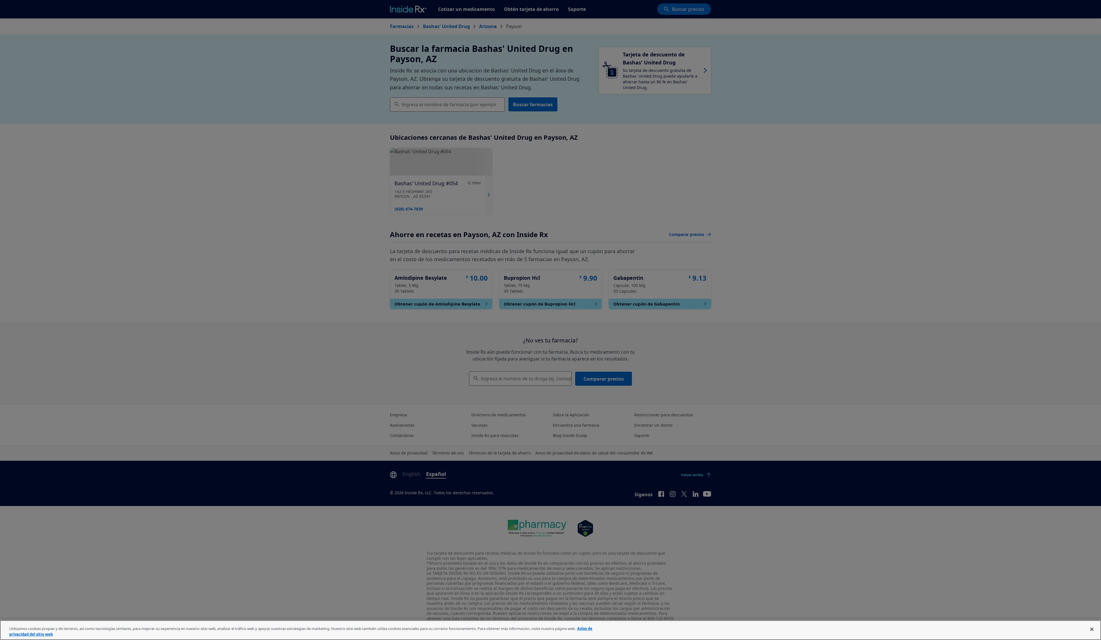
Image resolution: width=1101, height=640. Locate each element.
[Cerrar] (1092, 629)
